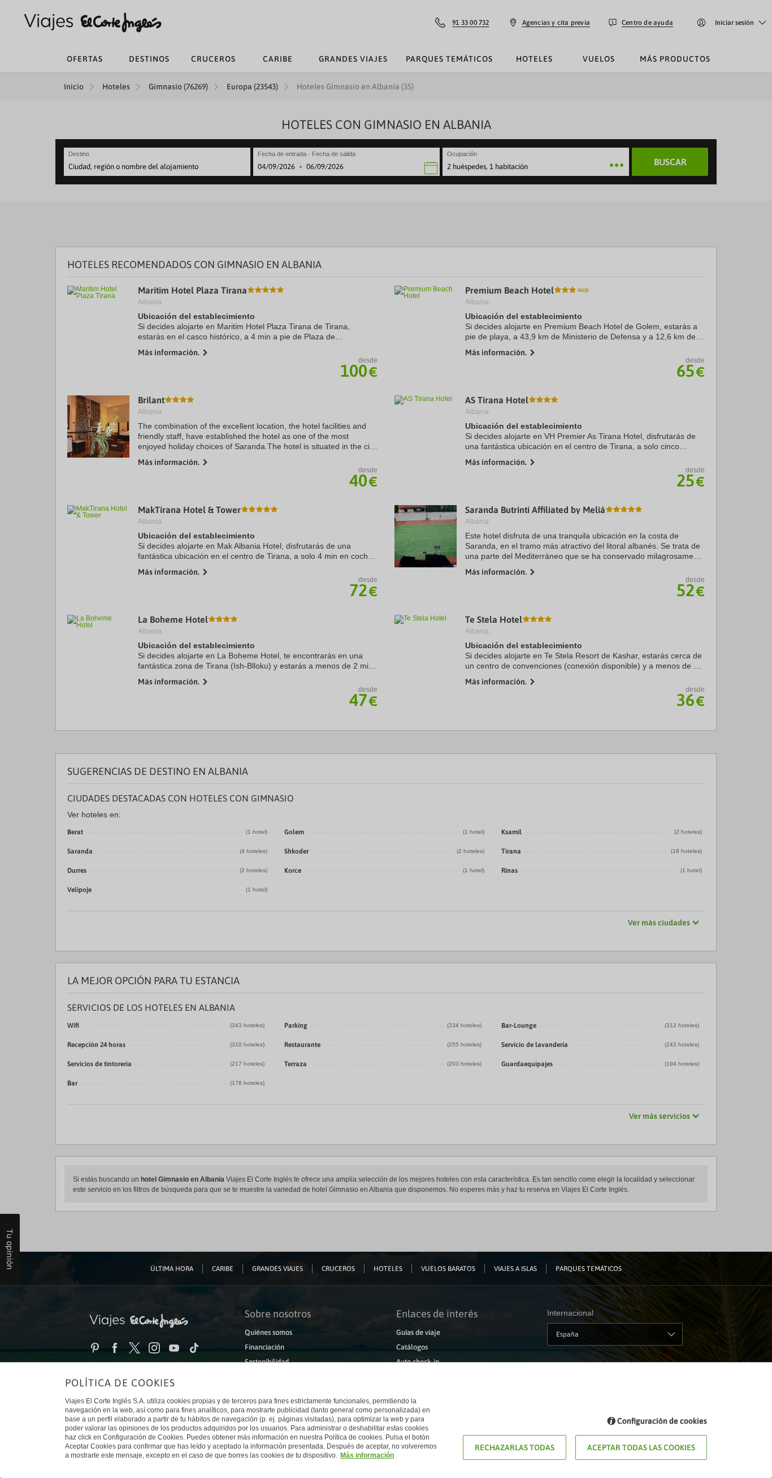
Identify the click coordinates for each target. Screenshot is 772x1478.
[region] (386, 739)
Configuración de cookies (662, 1420)
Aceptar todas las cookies (641, 1447)
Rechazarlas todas (514, 1447)
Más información (367, 1455)
